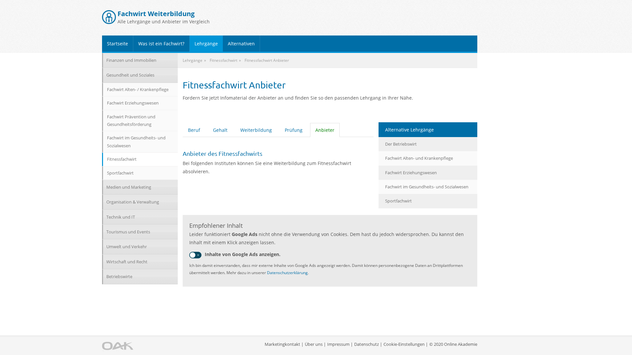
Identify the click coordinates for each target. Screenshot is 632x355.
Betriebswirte (119, 276)
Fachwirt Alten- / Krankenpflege (138, 89)
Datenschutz (366, 344)
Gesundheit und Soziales (130, 75)
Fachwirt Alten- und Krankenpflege (419, 158)
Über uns (314, 344)
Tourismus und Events (128, 232)
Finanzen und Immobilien (131, 60)
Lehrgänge (206, 43)
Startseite (117, 43)
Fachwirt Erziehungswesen (411, 173)
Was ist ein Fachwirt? (161, 43)
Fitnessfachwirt (122, 159)
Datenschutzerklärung (287, 272)
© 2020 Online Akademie (453, 344)
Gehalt (220, 130)
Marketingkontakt (282, 344)
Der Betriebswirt (401, 144)
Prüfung (294, 130)
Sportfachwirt (398, 201)
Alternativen (241, 43)
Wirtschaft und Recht (126, 262)
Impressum (338, 344)
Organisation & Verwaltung (132, 202)
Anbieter (324, 130)
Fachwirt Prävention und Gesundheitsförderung (131, 120)
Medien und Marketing (128, 187)
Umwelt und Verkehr (126, 246)
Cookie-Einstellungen (404, 344)
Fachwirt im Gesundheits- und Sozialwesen (426, 187)
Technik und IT (120, 217)
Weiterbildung (256, 130)
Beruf (194, 130)
